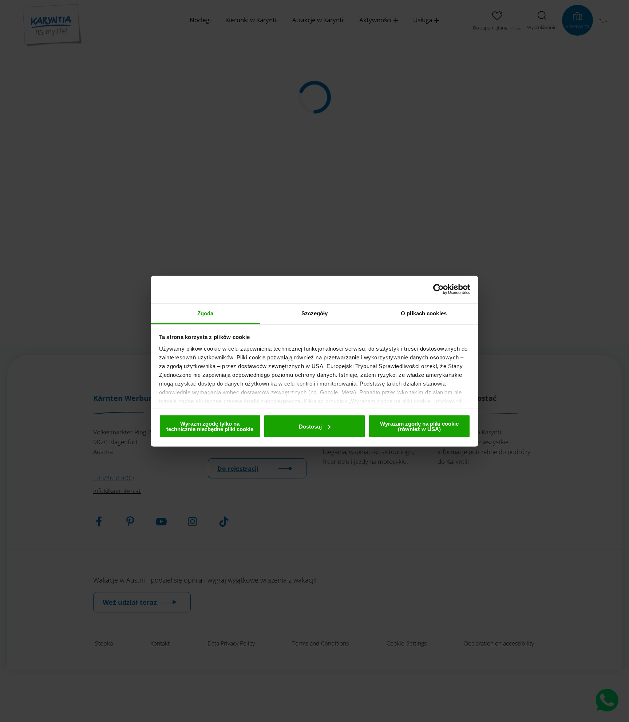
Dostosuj (310, 426)
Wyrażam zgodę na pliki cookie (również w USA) (419, 426)
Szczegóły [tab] (314, 313)
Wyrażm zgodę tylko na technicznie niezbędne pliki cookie (209, 426)
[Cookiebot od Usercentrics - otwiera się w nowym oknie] (438, 289)
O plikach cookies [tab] (424, 313)
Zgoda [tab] (205, 313)
